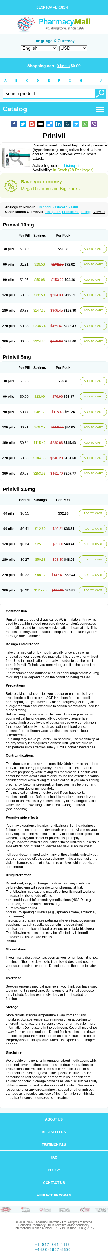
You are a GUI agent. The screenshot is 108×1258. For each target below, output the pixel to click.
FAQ (54, 1157)
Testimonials (54, 1145)
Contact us (54, 1183)
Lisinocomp (70, 212)
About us (54, 1119)
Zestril (73, 207)
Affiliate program (54, 1195)
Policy (54, 1170)
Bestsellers (54, 1132)
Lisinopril (71, 165)
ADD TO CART (93, 248)
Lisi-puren (53, 212)
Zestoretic (60, 207)
